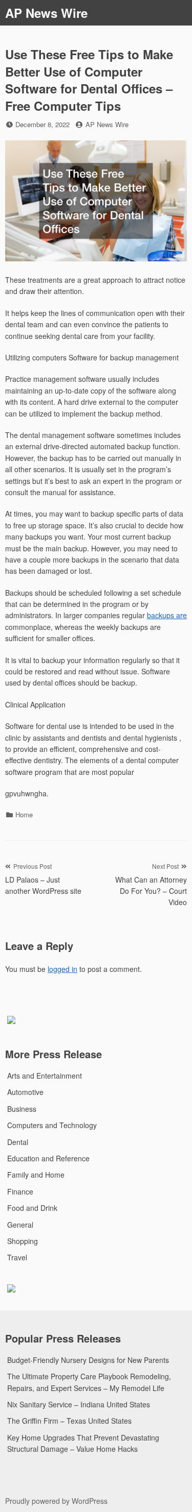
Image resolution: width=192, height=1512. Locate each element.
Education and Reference (48, 1158)
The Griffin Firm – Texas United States (69, 1421)
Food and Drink (32, 1208)
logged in (62, 969)
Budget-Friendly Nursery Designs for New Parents (88, 1360)
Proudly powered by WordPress (56, 1501)
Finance (20, 1191)
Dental (17, 1142)
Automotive (25, 1092)
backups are (167, 615)
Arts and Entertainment (44, 1075)
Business (21, 1109)
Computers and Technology (52, 1125)
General (20, 1225)
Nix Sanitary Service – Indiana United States (78, 1404)
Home (24, 814)
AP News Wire (46, 12)
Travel (17, 1257)
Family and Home (36, 1174)
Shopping (22, 1241)
